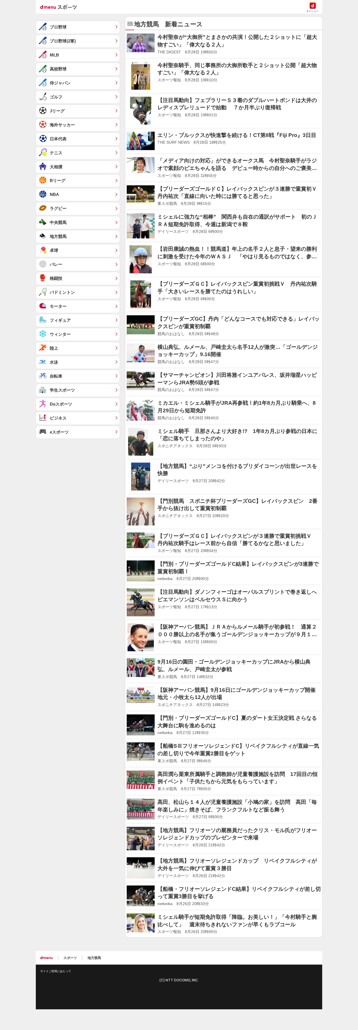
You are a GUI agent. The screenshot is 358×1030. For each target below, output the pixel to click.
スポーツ (70, 958)
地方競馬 (94, 958)
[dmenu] (46, 958)
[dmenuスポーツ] (60, 6)
